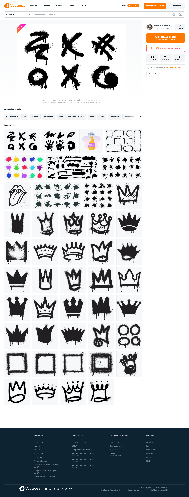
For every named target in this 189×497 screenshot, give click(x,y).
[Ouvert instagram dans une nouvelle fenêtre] (50, 489)
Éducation (38, 457)
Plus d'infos (153, 74)
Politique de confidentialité (131, 490)
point (101, 116)
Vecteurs (33, 6)
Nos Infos (114, 449)
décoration (129, 116)
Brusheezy (38, 442)
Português (150, 449)
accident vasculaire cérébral (71, 116)
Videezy (37, 449)
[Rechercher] (173, 14)
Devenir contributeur (115, 454)
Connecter (176, 5)
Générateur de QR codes (44, 476)
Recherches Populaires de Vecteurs (83, 454)
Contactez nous (116, 446)
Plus (84, 6)
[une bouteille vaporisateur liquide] (91, 141)
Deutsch (149, 453)
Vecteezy (37, 446)
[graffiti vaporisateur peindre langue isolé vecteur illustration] (17, 195)
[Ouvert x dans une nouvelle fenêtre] (66, 489)
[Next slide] (138, 117)
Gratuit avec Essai (165, 38)
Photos (47, 6)
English (149, 442)
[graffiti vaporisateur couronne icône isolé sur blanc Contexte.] (128, 195)
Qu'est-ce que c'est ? (173, 68)
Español (149, 446)
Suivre (180, 28)
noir (92, 116)
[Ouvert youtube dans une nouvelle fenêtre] (70, 489)
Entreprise (38, 453)
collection (114, 116)
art (25, 116)
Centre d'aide (116, 442)
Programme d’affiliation (82, 449)
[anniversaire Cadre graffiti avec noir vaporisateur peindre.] (17, 364)
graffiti (35, 116)
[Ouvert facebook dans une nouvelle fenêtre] (46, 489)
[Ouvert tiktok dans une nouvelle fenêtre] (62, 489)
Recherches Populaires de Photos (83, 460)
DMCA (74, 446)
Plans (124, 5)
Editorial (72, 6)
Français (150, 457)
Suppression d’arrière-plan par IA (45, 471)
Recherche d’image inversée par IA (46, 465)
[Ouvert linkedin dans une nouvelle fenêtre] (54, 489)
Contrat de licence (80, 442)
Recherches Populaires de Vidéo (83, 466)
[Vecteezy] (14, 5)
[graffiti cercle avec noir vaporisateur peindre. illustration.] (129, 336)
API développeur (41, 461)
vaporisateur (12, 116)
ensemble (48, 116)
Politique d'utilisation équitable (156, 490)
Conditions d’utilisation (109, 490)
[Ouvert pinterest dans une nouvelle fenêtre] (58, 489)
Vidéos (59, 6)
